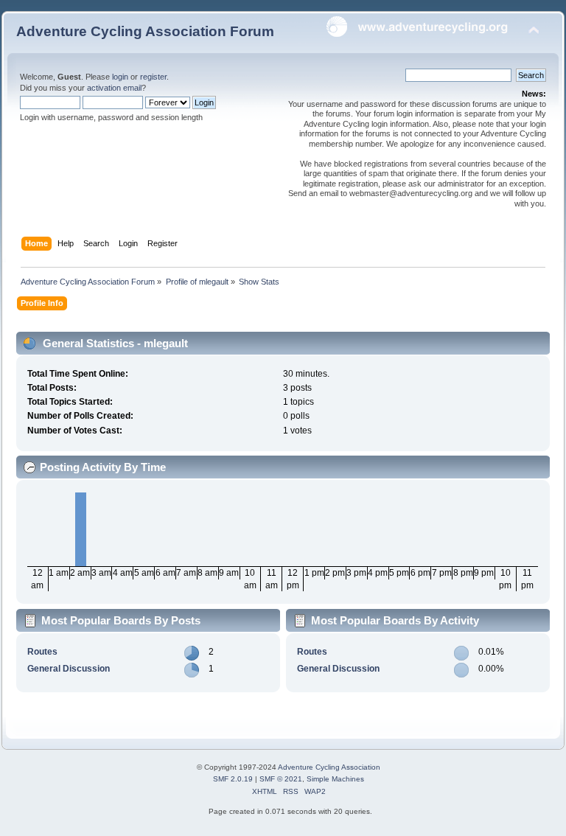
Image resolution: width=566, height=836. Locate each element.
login (120, 76)
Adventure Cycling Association (329, 767)
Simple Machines (335, 779)
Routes (42, 652)
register (153, 76)
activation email (114, 87)
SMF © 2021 (280, 779)
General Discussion (68, 668)
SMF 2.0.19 (233, 779)
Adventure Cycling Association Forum (145, 31)
